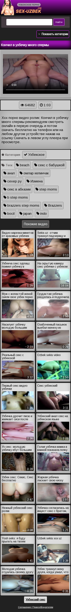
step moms (47, 189)
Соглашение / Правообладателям (35, 607)
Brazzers (54, 205)
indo (43, 213)
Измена (36, 181)
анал (10, 173)
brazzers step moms (22, 205)
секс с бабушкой (50, 165)
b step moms (17, 197)
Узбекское (36, 155)
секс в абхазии (18, 189)
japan (26, 213)
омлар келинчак (36, 173)
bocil (10, 213)
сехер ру (14, 181)
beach (24, 165)
